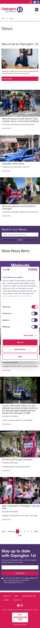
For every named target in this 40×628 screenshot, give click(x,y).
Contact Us (17, 600)
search (20, 240)
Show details (28, 335)
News (16, 596)
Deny (20, 356)
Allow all (20, 342)
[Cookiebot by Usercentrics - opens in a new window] (28, 269)
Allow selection (20, 349)
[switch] (34, 313)
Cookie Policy (28, 610)
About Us (6, 596)
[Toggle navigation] (36, 9)
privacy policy (29, 578)
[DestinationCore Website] (20, 617)
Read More (7, 79)
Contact (25, 2)
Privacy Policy (19, 610)
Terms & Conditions (8, 610)
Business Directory (29, 596)
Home (4, 18)
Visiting (6, 600)
